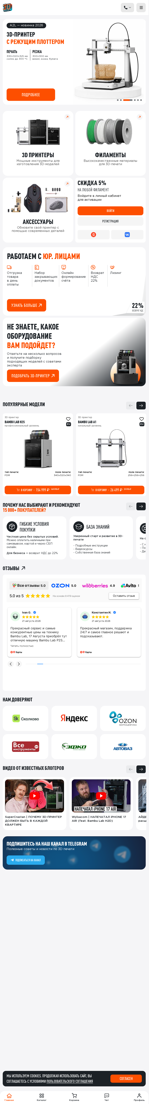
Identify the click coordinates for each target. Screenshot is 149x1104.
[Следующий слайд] (141, 405)
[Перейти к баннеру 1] (118, 100)
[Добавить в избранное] (68, 419)
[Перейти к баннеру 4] (135, 100)
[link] (38, 454)
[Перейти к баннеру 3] (128, 100)
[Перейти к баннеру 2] (121, 100)
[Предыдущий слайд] (130, 405)
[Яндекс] (94, 234)
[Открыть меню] (141, 7)
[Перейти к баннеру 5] (138, 100)
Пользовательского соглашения (70, 1081)
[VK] (127, 234)
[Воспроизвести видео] (34, 795)
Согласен (126, 1078)
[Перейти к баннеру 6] (141, 100)
